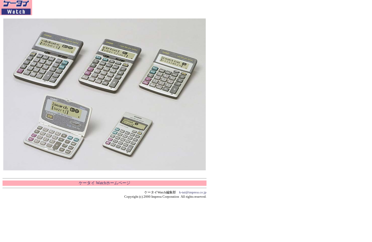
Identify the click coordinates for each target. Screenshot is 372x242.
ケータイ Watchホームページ (104, 183)
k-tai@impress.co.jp (192, 192)
